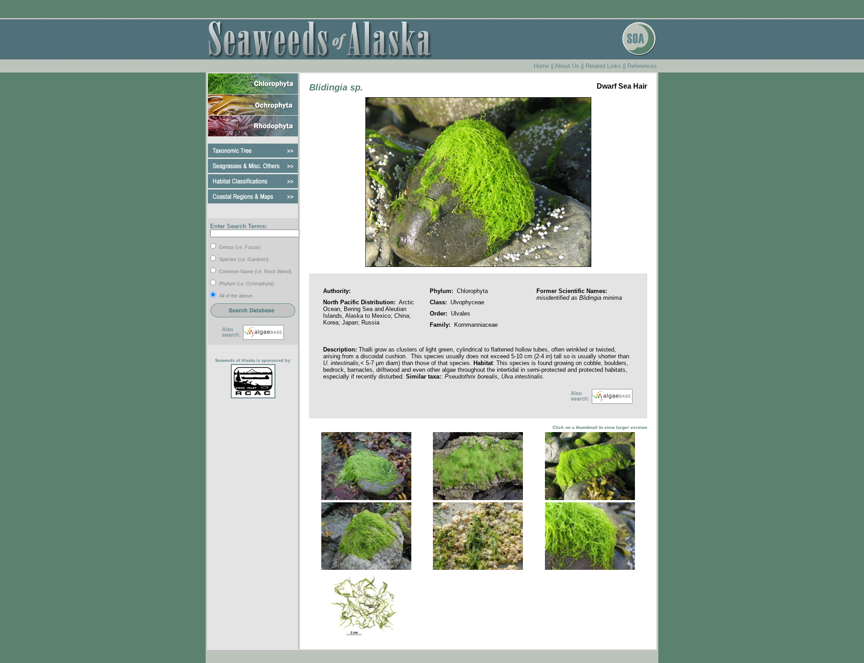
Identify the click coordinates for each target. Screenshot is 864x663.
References (642, 66)
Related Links (603, 66)
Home (541, 66)
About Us (567, 66)
